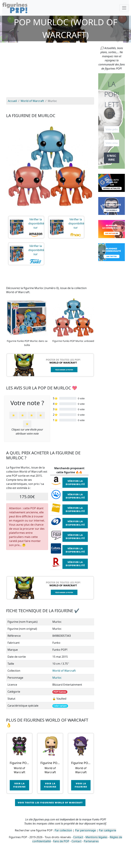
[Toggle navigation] (124, 7)
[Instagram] (111, 229)
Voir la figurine (19, 785)
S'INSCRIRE (111, 157)
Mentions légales (96, 837)
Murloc (57, 677)
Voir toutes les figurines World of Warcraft (50, 802)
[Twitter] (111, 252)
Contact (78, 837)
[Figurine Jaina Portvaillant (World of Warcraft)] (50, 746)
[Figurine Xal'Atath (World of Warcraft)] (80, 746)
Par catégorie (107, 830)
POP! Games (60, 691)
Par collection (63, 830)
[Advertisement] (50, 71)
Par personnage (85, 830)
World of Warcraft (64, 671)
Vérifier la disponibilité (75, 482)
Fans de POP (61, 841)
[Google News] (111, 182)
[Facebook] (111, 206)
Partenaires (91, 841)
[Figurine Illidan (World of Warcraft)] (19, 746)
